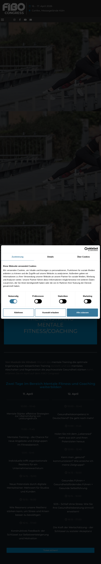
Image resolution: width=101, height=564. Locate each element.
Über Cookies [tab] (83, 257)
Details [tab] (50, 257)
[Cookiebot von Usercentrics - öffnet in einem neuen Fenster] (86, 249)
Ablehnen (18, 312)
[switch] (38, 301)
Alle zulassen (82, 312)
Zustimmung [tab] (17, 257)
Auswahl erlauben (50, 312)
